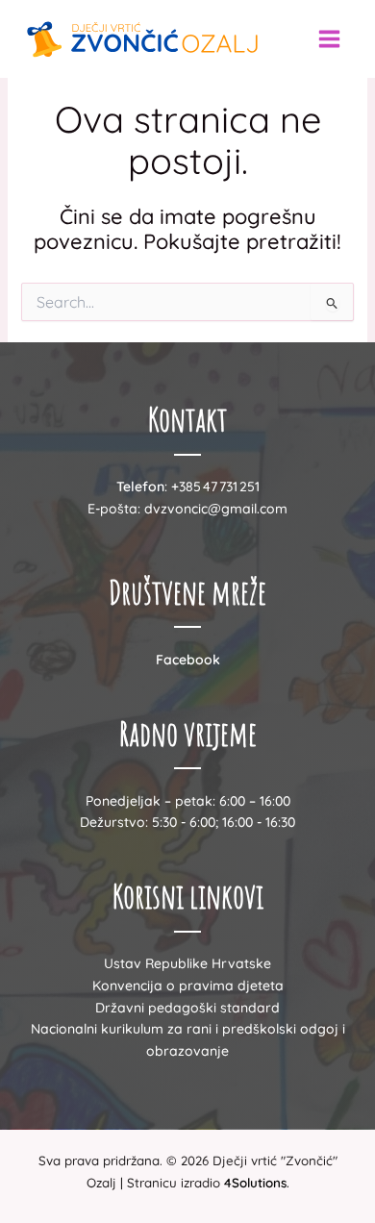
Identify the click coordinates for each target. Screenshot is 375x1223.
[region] (187, 1058)
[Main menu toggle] (329, 39)
